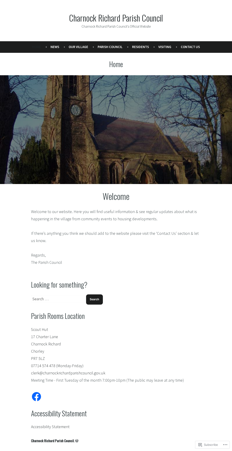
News (55, 47)
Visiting (164, 47)
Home (36, 47)
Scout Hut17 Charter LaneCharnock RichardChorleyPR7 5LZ (46, 344)
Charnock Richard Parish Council (116, 17)
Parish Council (110, 47)
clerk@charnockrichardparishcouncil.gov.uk (68, 373)
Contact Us (190, 47)
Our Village (78, 47)
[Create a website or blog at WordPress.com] (76, 440)
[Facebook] (36, 396)
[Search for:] (58, 298)
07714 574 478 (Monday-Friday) (57, 365)
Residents (140, 47)
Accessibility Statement (50, 426)
